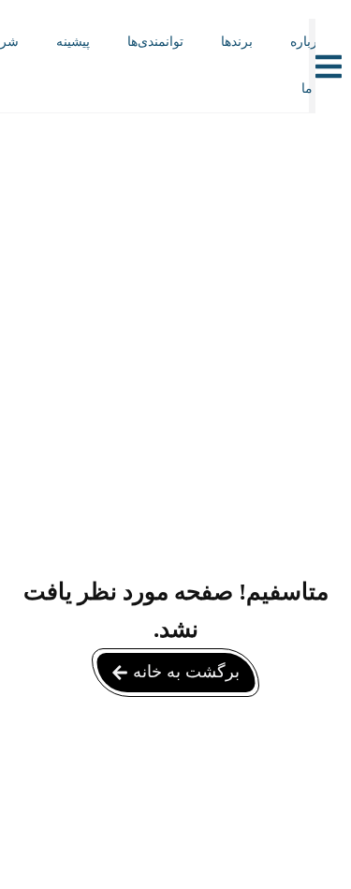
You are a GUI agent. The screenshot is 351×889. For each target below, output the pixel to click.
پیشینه (73, 42)
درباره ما (306, 65)
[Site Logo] (149, 85)
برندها (237, 42)
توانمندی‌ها (155, 42)
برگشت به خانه (186, 671)
